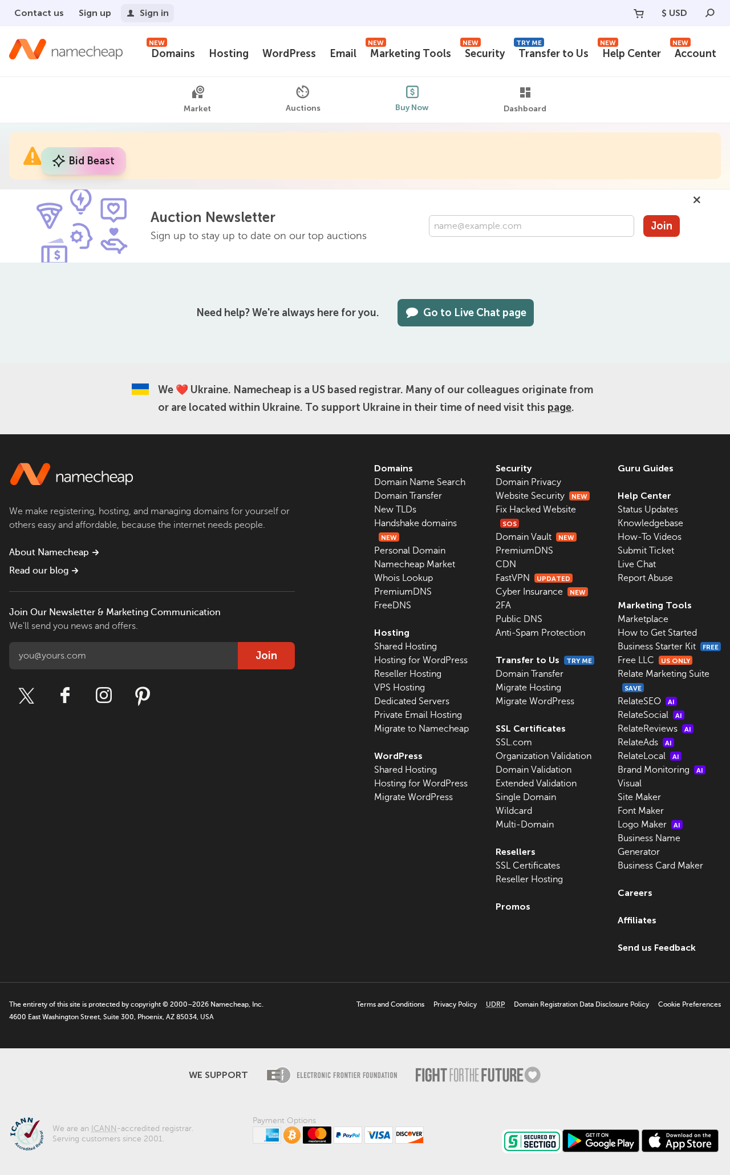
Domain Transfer (408, 496)
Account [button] (694, 52)
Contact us (39, 12)
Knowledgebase (650, 523)
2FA (503, 605)
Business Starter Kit (668, 646)
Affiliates (637, 920)
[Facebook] (65, 696)
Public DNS (519, 619)
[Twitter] (26, 696)
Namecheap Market (414, 564)
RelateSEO (646, 701)
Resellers (516, 851)
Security (484, 52)
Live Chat (637, 564)
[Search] (710, 13)
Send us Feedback (657, 947)
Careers (635, 892)
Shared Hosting (405, 646)
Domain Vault (535, 537)
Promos (513, 906)
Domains (172, 52)
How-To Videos (650, 537)
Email (343, 53)
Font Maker (641, 811)
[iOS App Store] (680, 1140)
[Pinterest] (142, 696)
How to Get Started (657, 633)
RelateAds (645, 742)
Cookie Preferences (689, 1004)
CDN (506, 564)
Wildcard (514, 811)
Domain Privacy (528, 482)
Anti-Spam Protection (540, 633)
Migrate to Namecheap (421, 729)
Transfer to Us (552, 52)
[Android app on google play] (600, 1140)
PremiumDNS (403, 592)
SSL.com (514, 742)
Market (197, 109)
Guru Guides (646, 468)
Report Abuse (645, 578)
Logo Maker (649, 824)
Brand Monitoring (660, 770)
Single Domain (526, 797)
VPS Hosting (399, 688)
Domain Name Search (419, 482)
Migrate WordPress (413, 797)
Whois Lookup (403, 578)
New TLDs (395, 509)
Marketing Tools (409, 52)
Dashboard (525, 109)
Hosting (229, 53)
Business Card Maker (660, 866)
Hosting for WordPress (421, 660)
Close (697, 199)
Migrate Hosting (528, 688)
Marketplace (643, 619)
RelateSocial (650, 715)
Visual (630, 783)
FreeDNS (392, 605)
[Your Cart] (639, 13)
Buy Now (412, 107)
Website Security (541, 496)
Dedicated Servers (411, 701)
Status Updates (648, 509)
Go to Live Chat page (474, 312)
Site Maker (639, 797)
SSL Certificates (531, 728)
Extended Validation (536, 783)
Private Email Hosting (418, 715)
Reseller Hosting (407, 674)
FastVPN (533, 578)
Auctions (303, 108)
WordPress (289, 53)
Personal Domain (409, 551)
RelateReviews (654, 729)
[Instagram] (104, 696)
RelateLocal (648, 756)
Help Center (630, 52)
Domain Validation (533, 770)
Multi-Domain (525, 824)
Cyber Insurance (541, 592)
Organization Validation (543, 756)
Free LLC (654, 660)
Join (661, 226)
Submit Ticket (646, 551)
